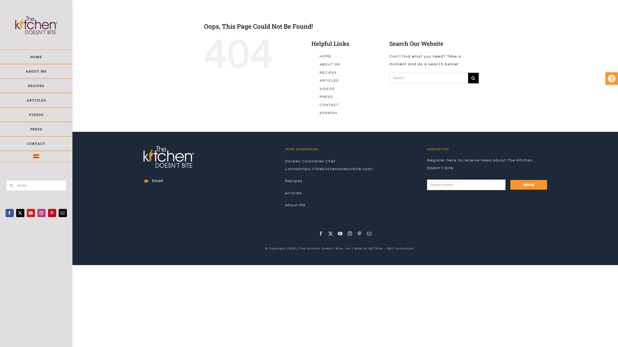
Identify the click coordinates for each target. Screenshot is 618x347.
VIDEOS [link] (327, 89)
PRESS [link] (326, 97)
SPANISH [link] (328, 113)
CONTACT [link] (329, 105)
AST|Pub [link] (376, 248)
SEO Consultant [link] (400, 248)
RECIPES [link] (328, 72)
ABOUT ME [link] (330, 64)
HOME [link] (325, 56)
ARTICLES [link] (329, 80)
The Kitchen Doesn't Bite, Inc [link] (325, 248)
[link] (611, 78)
